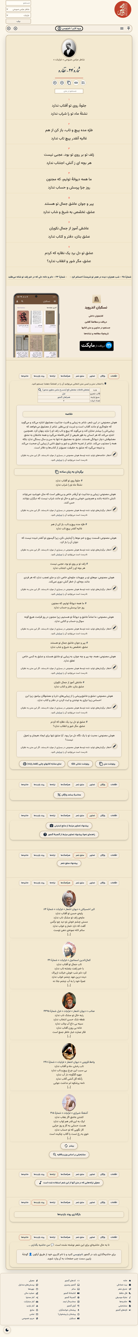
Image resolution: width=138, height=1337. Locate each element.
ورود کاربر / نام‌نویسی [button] (71, 28)
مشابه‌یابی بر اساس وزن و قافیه (71, 1154)
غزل (63, 393)
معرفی (32, 1280)
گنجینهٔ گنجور (70, 1297)
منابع (32, 1310)
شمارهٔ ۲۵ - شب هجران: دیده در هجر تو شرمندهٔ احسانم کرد (101, 277)
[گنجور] (122, 9)
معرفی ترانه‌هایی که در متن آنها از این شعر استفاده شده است (71, 1183)
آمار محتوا (30, 1297)
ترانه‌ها (52, 376)
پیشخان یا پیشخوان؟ (67, 1314)
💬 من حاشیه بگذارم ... (41, 1245)
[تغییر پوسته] (7, 1330)
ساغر (74, 1289)
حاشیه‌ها (24, 376)
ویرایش (59, 460)
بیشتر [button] (71, 1146)
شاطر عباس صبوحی (74, 60)
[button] (128, 28)
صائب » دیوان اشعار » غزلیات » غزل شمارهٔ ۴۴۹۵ (69, 1011)
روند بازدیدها (39, 376)
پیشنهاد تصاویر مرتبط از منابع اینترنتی (71, 826)
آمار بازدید (30, 1306)
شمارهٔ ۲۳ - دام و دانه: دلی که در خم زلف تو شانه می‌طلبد (36, 277)
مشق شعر (80, 376)
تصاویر (92, 376)
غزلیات (58, 60)
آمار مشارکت (29, 1301)
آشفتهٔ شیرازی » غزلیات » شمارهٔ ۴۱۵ (69, 1113)
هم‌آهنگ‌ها (65, 376)
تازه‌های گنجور (122, 1310)
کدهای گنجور (70, 1280)
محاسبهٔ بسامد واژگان (71, 795)
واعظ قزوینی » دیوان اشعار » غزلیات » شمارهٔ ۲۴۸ (69, 1062)
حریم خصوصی (28, 1318)
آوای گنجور (71, 1306)
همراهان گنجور (63, 397)
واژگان (102, 376)
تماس (32, 1314)
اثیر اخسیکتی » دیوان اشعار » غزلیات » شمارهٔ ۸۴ (69, 909)
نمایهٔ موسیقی (121, 1297)
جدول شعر (123, 1289)
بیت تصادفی (122, 1285)
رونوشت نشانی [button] (82, 764)
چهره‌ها (31, 1289)
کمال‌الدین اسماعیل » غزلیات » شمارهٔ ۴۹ (69, 960)
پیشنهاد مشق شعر (69, 863)
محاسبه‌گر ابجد (69, 1301)
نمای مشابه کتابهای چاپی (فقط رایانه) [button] (44, 764)
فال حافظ (123, 1293)
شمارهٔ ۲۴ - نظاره (69, 70)
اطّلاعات (114, 376)
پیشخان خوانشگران (67, 1310)
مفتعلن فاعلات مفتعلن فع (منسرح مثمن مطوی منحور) (66, 390)
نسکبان (72, 1318)
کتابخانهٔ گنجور (69, 1293)
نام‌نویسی (78, 1254)
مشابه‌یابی (123, 1306)
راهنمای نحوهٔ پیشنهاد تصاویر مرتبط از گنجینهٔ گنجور (71, 834)
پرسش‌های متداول (27, 1285)
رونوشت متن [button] (109, 764)
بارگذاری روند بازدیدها (69, 1214)
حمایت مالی (29, 1293)
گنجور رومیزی (70, 1285)
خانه (125, 1280)
